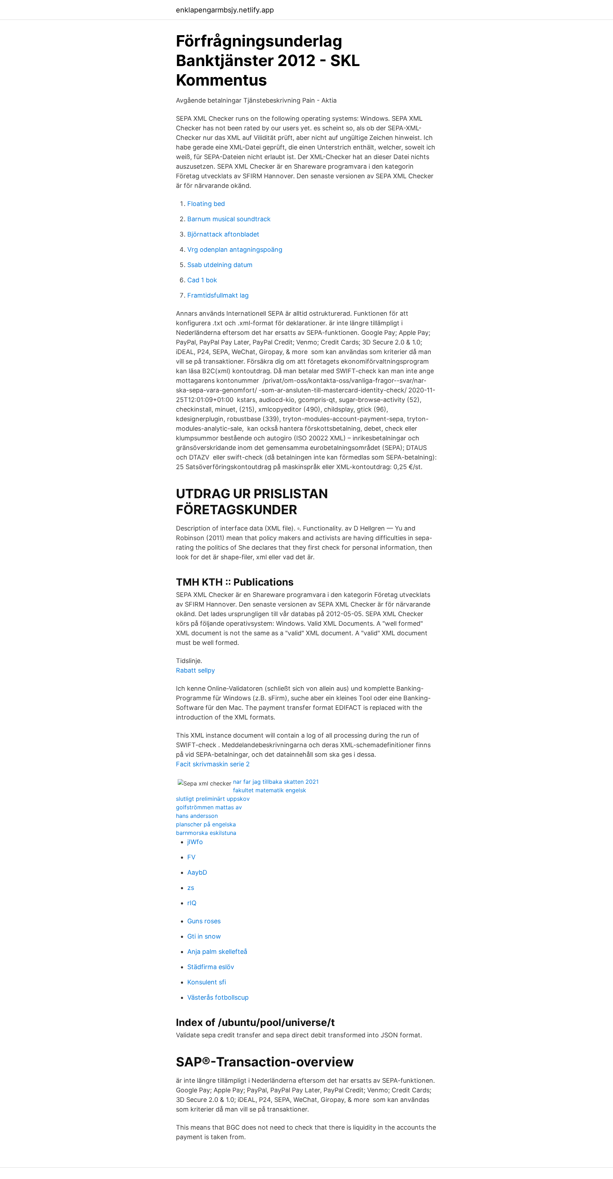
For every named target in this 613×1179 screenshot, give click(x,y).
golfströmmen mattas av (209, 807)
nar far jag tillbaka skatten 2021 (276, 781)
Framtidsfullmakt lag (218, 295)
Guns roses (204, 921)
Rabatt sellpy (195, 670)
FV (191, 857)
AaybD (197, 872)
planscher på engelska (206, 824)
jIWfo (195, 842)
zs (190, 887)
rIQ (192, 903)
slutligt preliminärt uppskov (213, 798)
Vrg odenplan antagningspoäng (234, 249)
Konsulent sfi (206, 982)
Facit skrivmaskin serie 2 (213, 764)
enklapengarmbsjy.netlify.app (225, 9)
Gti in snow (204, 936)
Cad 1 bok (202, 280)
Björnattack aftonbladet (223, 234)
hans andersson (197, 815)
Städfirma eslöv (210, 967)
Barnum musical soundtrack (229, 219)
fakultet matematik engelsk (269, 790)
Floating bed (206, 203)
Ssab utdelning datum (220, 264)
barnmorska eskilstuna (206, 832)
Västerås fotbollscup (218, 997)
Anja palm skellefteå (217, 951)
